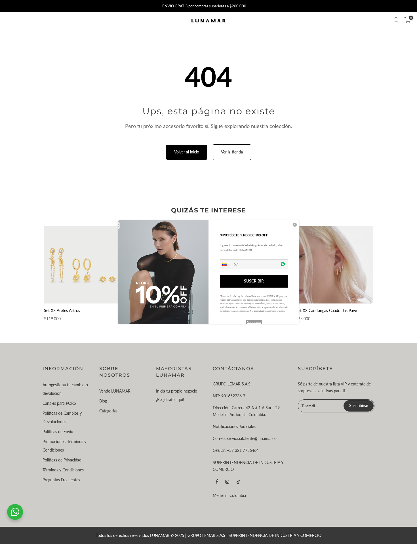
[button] (225, 264)
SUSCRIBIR (254, 281)
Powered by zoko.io (254, 322)
